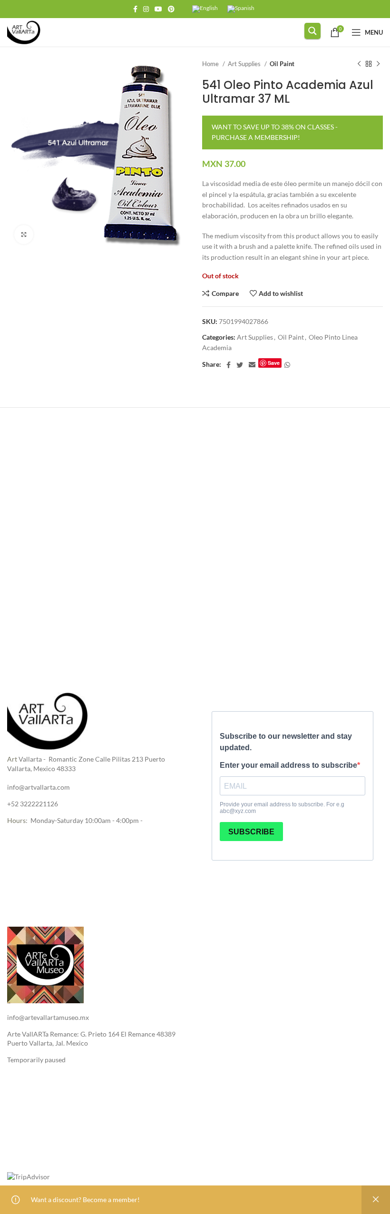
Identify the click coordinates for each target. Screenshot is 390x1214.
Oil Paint (282, 64)
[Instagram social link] (146, 9)
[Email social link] (252, 365)
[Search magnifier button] (312, 31)
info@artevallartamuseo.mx (48, 1017)
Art (12, 759)
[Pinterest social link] (171, 9)
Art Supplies (245, 64)
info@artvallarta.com (38, 787)
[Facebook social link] (135, 9)
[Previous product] (359, 64)
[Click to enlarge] (23, 234)
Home (211, 64)
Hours (16, 820)
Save (274, 362)
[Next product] (378, 64)
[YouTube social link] (158, 9)
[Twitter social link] (240, 365)
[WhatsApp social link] (287, 365)
